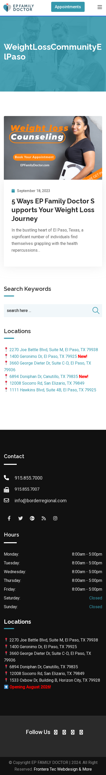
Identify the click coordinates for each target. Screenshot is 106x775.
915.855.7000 (28, 478)
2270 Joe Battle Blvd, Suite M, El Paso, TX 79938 (54, 349)
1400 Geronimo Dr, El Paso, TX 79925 (43, 356)
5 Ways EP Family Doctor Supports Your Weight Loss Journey (53, 209)
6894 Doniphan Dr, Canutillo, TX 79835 (44, 376)
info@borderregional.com (41, 500)
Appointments (68, 6)
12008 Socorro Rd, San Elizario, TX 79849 (47, 383)
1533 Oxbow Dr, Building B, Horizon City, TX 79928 (55, 680)
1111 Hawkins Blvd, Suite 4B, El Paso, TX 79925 (53, 390)
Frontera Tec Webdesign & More (63, 769)
